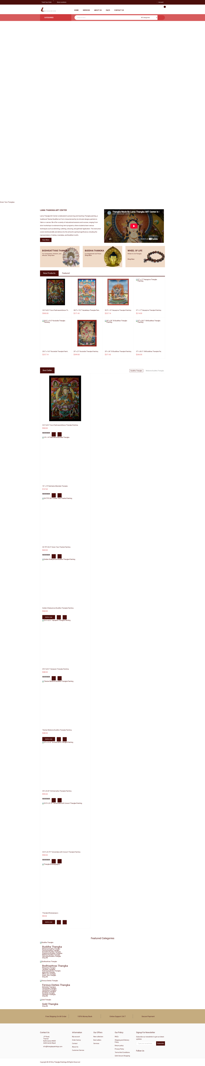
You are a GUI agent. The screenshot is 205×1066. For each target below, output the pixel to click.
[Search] (161, 17)
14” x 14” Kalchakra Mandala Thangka (55, 486)
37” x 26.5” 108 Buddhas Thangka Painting (150, 351)
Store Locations (61, 2)
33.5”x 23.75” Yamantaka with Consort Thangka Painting (61, 852)
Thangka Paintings (60, 1062)
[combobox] (120, 17)
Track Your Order (47, 2)
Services (96, 1043)
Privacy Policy (119, 1049)
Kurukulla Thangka (48, 993)
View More (45, 240)
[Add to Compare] (59, 434)
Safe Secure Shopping (122, 1056)
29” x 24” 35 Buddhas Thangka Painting (118, 351)
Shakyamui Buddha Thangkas (52, 953)
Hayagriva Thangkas (49, 991)
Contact (74, 1043)
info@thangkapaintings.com (52, 1046)
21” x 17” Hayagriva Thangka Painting (148, 310)
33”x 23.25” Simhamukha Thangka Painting (56, 791)
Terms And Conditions (122, 1052)
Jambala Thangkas (48, 969)
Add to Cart (48, 617)
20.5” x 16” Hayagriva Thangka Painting (118, 310)
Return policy (119, 1045)
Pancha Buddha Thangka (50, 950)
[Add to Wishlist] (54, 434)
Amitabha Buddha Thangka (51, 952)
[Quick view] (55, 292)
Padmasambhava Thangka (51, 971)
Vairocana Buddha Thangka (51, 956)
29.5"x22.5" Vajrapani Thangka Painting (55, 669)
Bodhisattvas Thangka (55, 965)
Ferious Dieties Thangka (56, 985)
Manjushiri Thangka (48, 968)
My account (76, 1036)
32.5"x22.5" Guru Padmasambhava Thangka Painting (60, 310)
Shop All (45, 958)
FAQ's (117, 1036)
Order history (76, 1040)
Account (160, 2)
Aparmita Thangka (48, 972)
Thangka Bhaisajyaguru (50, 913)
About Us (75, 1047)
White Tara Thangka (49, 974)
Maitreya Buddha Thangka (51, 955)
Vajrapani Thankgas (49, 994)
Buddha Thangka (52, 946)
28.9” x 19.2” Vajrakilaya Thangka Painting (88, 310)
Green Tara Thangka (49, 975)
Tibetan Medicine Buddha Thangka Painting (57, 730)
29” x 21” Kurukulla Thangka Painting (86, 351)
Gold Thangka (50, 1004)
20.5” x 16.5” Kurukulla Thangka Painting (55, 351)
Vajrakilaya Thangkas (49, 990)
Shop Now (51, 255)
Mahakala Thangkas (49, 987)
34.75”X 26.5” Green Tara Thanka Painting (56, 547)
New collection (98, 1036)
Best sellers (97, 1040)
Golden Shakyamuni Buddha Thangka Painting (57, 608)
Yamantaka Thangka (49, 988)
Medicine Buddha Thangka (51, 949)
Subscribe (160, 1043)
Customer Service (78, 1050)
